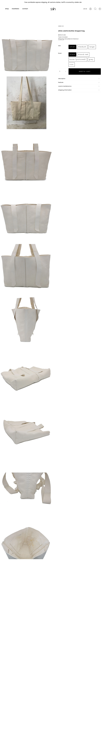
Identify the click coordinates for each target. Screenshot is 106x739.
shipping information (65, 90)
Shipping (61, 39)
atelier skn (61, 26)
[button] (7, 8)
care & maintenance (64, 86)
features (60, 82)
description (61, 78)
